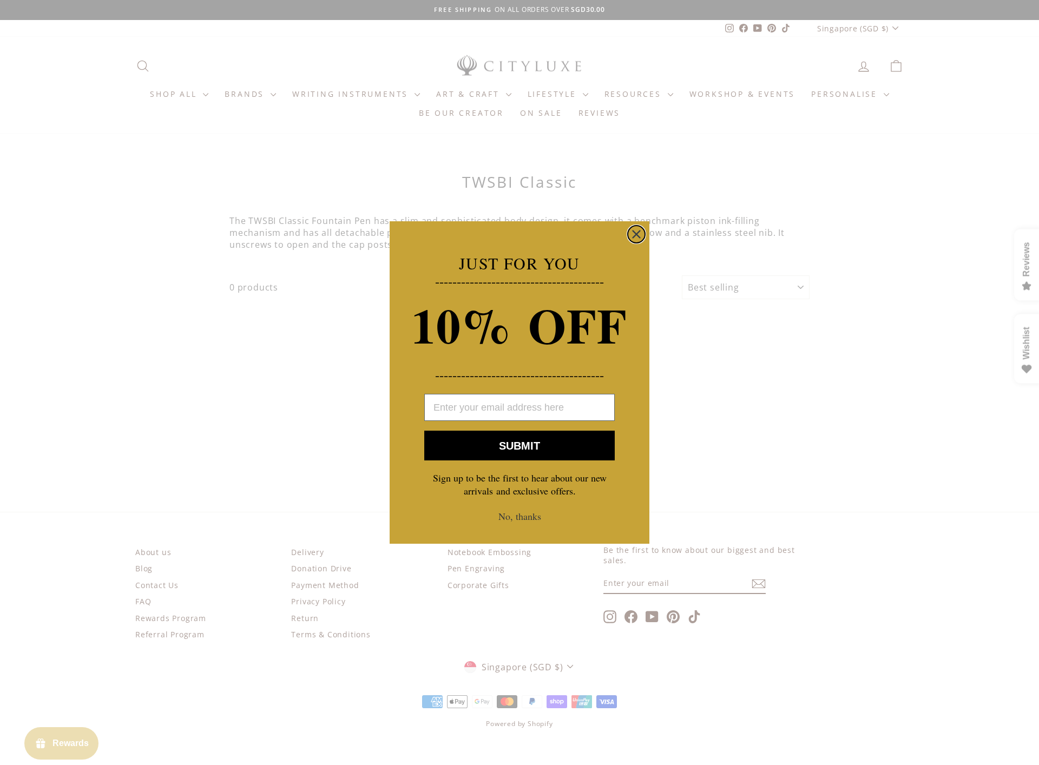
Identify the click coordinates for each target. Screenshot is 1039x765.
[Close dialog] (636, 234)
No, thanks (519, 516)
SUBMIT (519, 446)
